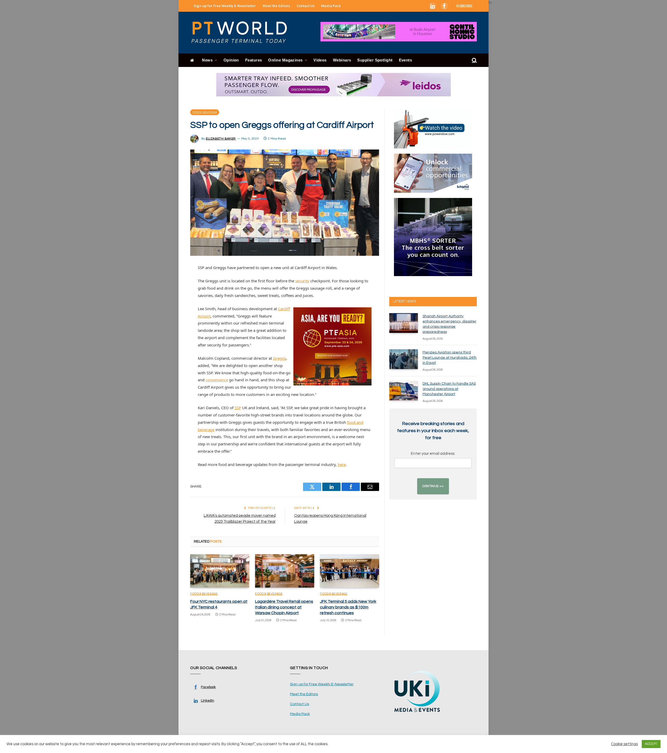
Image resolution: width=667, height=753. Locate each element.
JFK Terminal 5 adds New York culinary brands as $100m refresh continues (348, 607)
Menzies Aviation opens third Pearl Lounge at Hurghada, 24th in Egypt (450, 358)
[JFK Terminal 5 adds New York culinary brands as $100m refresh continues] (349, 571)
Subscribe (464, 5)
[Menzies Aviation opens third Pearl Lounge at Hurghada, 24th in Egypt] (403, 359)
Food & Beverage (204, 112)
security (302, 280)
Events (405, 60)
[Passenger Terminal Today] (242, 32)
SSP (237, 407)
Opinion (231, 60)
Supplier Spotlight (374, 60)
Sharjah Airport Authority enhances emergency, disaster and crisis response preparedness (449, 324)
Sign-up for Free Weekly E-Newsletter (225, 5)
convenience (217, 379)
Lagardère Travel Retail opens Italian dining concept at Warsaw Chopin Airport (284, 607)
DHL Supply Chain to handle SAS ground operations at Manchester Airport (449, 389)
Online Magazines (285, 60)
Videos (320, 60)
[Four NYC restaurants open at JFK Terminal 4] (219, 571)
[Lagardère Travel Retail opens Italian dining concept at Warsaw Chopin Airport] (284, 571)
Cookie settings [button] (624, 744)
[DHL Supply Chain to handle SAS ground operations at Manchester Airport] (403, 390)
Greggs (279, 358)
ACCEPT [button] (651, 744)
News (207, 60)
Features (253, 60)
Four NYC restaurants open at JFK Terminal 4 (219, 604)
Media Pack (331, 5)
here (342, 464)
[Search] (474, 60)
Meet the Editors (276, 5)
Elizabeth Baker (221, 138)
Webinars (342, 60)
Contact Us (305, 5)
